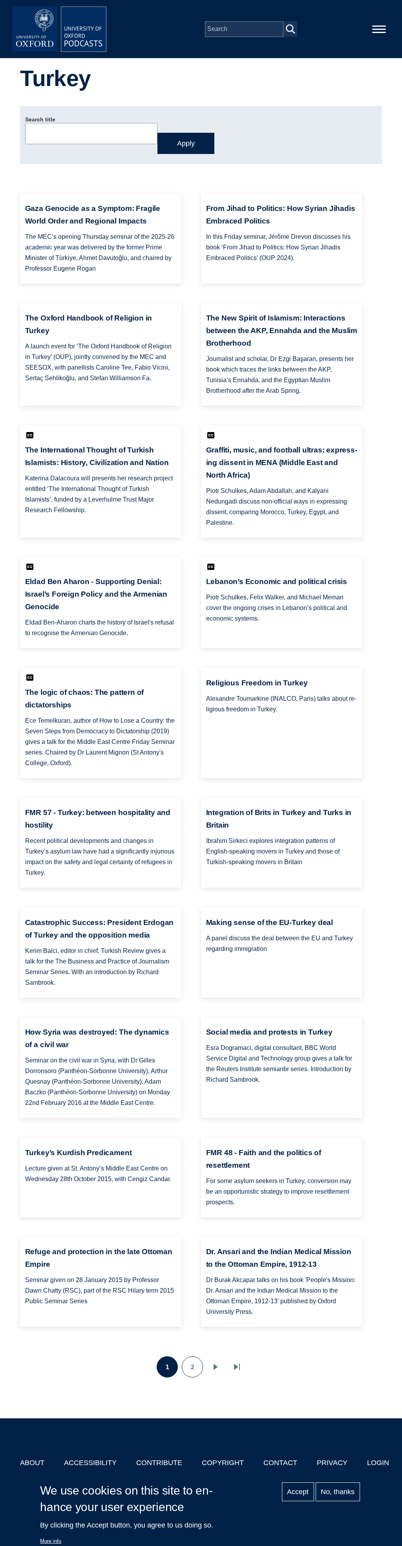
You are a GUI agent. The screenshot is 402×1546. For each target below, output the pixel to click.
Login (378, 1463)
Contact (280, 1463)
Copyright (223, 1463)
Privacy (332, 1463)
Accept (298, 1492)
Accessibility (90, 1463)
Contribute (159, 1463)
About (32, 1463)
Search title (40, 119)
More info (50, 1541)
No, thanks (337, 1492)
